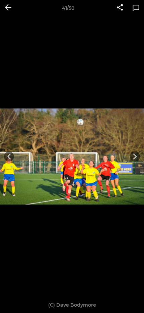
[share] (120, 8)
